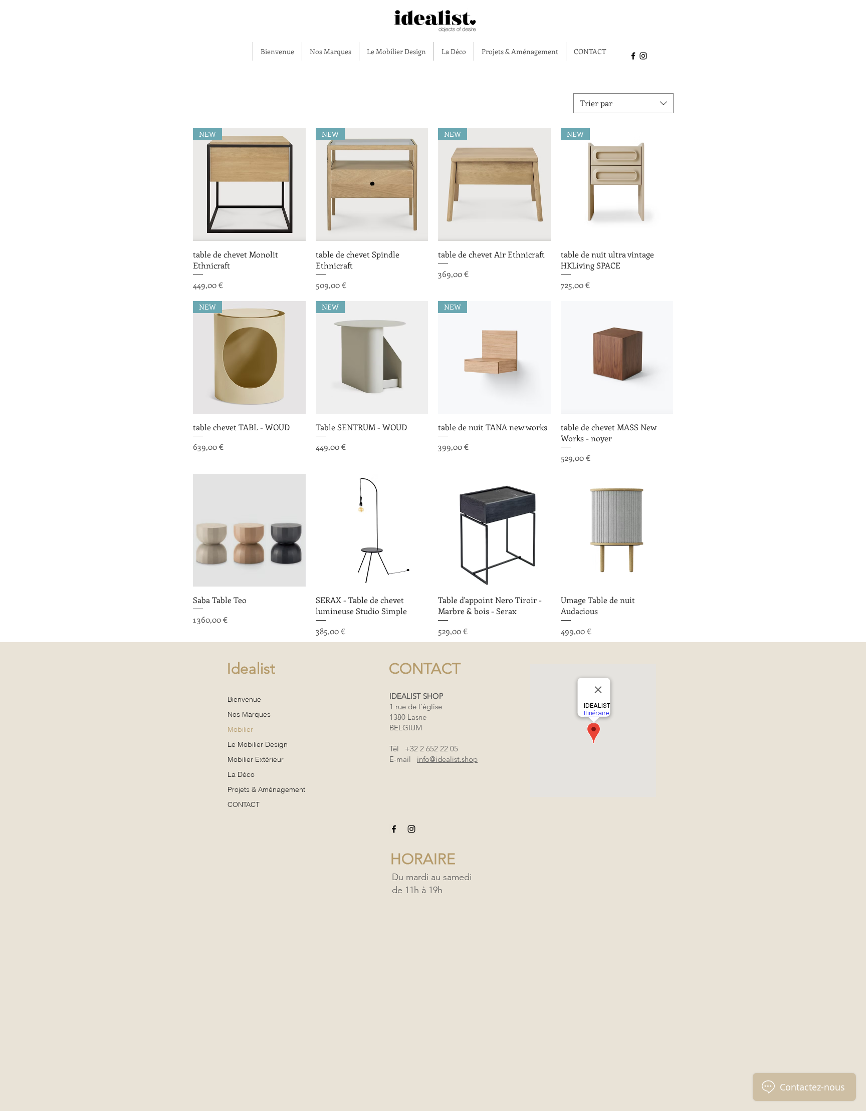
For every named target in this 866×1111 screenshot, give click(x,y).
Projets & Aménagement (266, 789)
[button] (330, 51)
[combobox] (623, 103)
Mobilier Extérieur (256, 759)
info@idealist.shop (447, 759)
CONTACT (244, 804)
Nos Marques (249, 714)
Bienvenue (244, 699)
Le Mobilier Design (258, 744)
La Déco (241, 774)
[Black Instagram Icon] (643, 56)
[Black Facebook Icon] (633, 56)
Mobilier (240, 729)
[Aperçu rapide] (617, 357)
